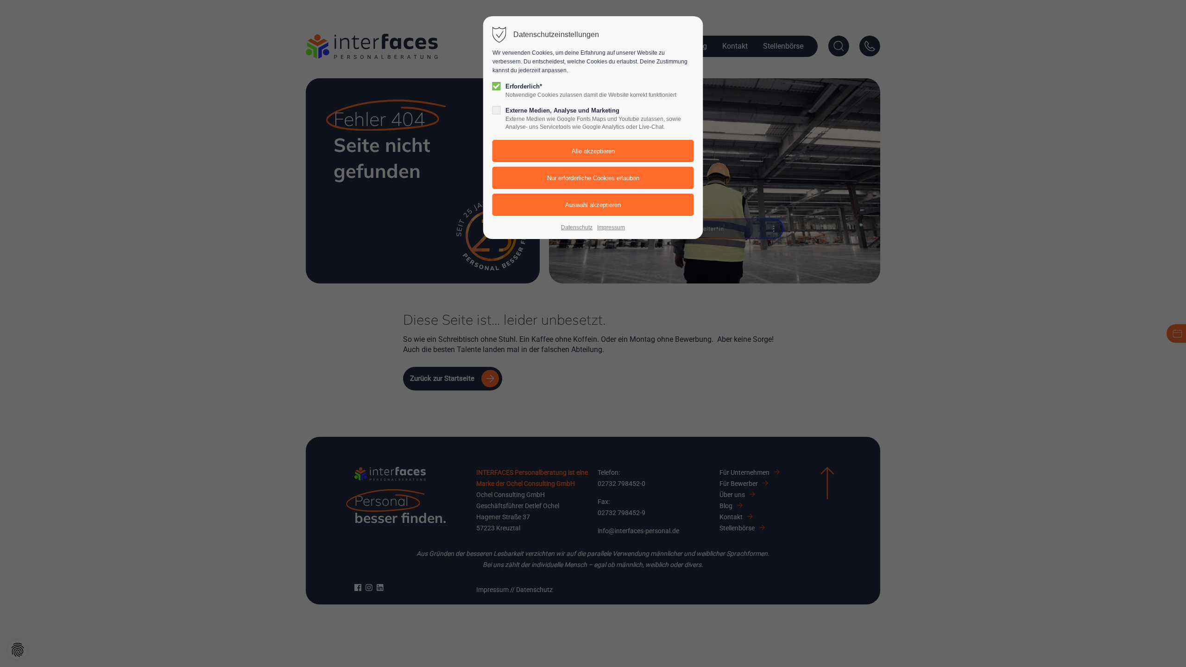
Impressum (611, 227)
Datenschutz (577, 227)
